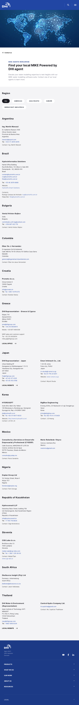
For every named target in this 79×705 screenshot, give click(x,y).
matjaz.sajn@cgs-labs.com (11, 551)
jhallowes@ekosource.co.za (11, 584)
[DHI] (8, 646)
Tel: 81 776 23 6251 (50, 374)
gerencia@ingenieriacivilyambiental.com (15, 259)
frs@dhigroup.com (8, 376)
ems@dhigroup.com (9, 324)
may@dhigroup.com (9, 621)
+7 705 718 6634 (11, 521)
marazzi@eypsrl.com (9, 139)
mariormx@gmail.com (48, 448)
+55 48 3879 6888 (11, 182)
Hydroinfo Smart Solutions (11, 188)
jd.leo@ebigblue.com (48, 413)
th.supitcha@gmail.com (48, 606)
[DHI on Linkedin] (73, 654)
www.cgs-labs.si (7, 558)
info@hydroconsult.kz (9, 518)
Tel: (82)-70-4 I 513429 (52, 415)
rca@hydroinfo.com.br (9, 177)
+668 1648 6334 (11, 623)
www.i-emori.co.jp (53, 377)
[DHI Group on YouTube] (63, 654)
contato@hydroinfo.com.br (11, 174)
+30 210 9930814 (11, 327)
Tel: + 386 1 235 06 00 (13, 553)
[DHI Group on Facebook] (68, 654)
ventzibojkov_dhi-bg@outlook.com (13, 222)
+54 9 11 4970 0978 (12, 142)
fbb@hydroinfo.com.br (9, 179)
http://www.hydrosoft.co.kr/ (17, 418)
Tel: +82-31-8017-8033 (13, 415)
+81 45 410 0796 (11, 380)
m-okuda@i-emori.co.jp (48, 371)
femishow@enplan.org (9, 486)
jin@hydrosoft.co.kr (8, 413)
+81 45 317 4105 (11, 378)
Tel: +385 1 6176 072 (12, 292)
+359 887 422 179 (11, 224)
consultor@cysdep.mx (9, 455)
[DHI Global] (6, 4)
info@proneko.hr (7, 289)
